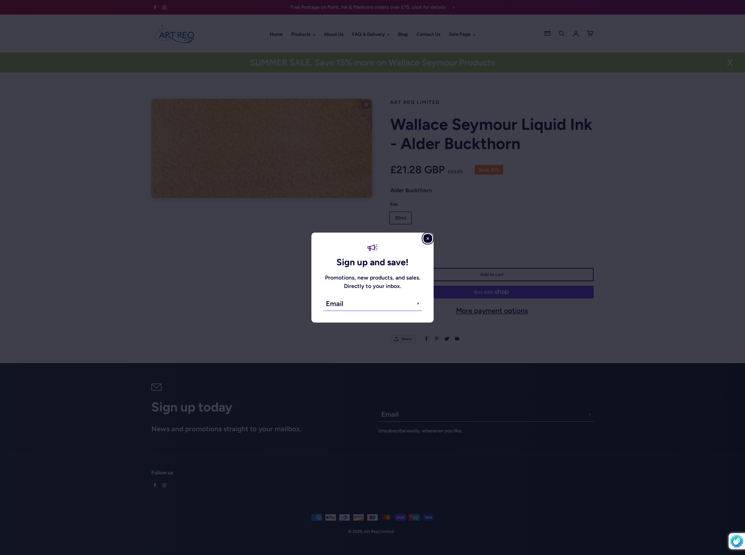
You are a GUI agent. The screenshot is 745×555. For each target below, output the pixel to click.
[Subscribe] (418, 303)
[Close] (427, 238)
